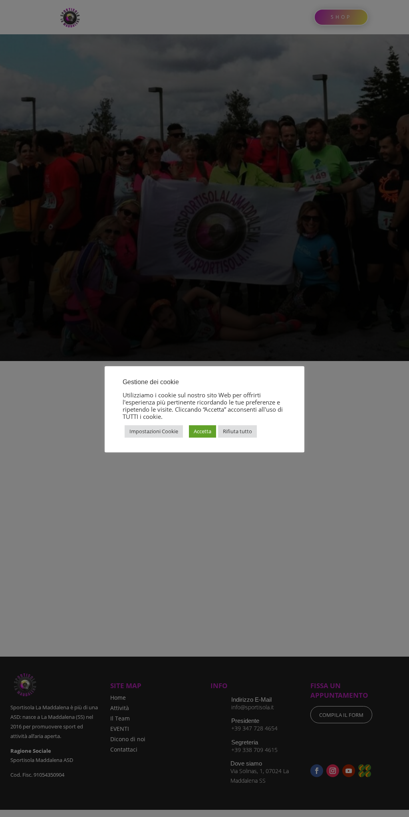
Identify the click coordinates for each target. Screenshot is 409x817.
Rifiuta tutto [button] (237, 431)
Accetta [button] (202, 431)
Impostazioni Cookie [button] (153, 431)
